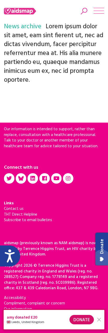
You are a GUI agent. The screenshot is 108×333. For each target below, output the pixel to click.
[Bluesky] (21, 178)
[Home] (27, 11)
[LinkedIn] (33, 178)
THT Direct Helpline (20, 214)
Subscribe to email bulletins (28, 220)
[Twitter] (9, 178)
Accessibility (15, 298)
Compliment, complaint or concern (34, 303)
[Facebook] (44, 178)
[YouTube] (56, 178)
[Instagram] (68, 178)
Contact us (14, 209)
